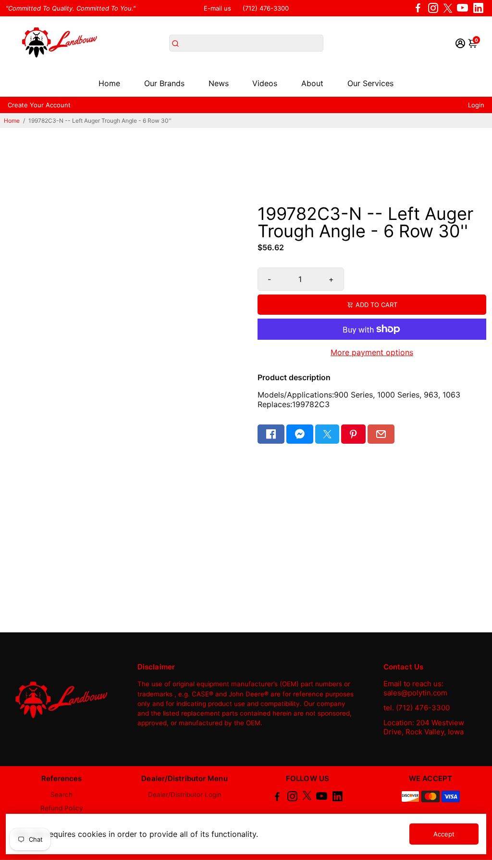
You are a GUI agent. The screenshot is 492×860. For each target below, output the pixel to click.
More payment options (372, 352)
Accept (444, 834)
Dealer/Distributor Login (184, 794)
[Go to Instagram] (433, 8)
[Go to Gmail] (381, 434)
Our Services (370, 83)
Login (476, 105)
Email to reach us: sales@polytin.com (415, 688)
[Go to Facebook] (418, 8)
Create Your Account (39, 105)
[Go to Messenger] (299, 434)
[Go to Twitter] (448, 8)
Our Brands (164, 83)
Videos (264, 83)
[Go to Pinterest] (353, 434)
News (219, 83)
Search (61, 794)
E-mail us (217, 8)
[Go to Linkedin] (478, 8)
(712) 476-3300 (266, 8)
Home (109, 83)
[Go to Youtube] (462, 8)
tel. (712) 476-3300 (416, 707)
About (312, 83)
